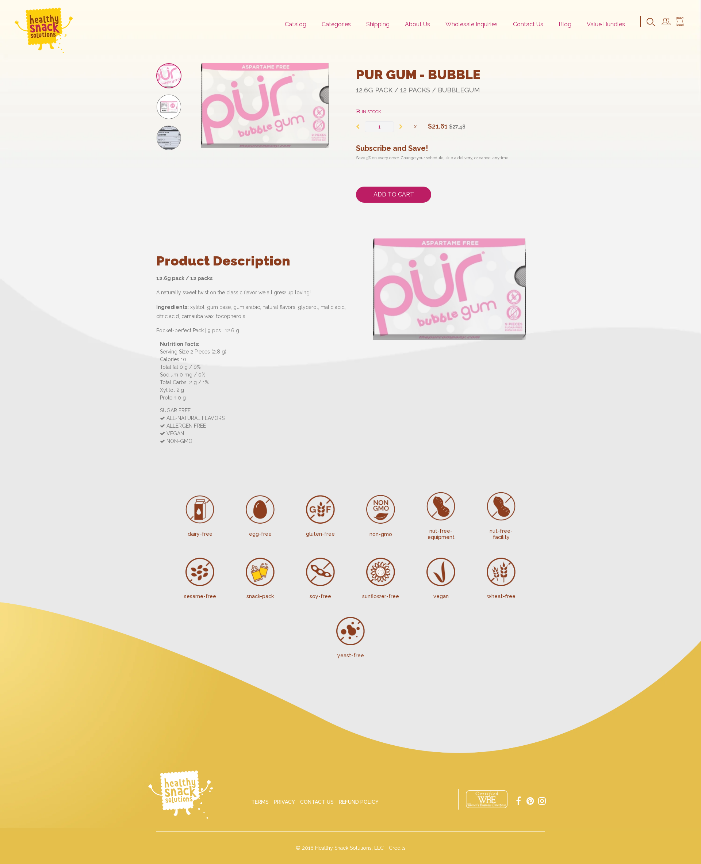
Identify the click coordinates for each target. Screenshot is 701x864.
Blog (565, 24)
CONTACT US (317, 802)
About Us (417, 24)
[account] (666, 23)
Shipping (378, 24)
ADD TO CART (394, 194)
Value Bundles (606, 24)
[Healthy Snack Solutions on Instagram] (541, 800)
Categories (336, 24)
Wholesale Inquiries (471, 24)
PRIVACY (284, 802)
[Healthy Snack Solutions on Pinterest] (530, 800)
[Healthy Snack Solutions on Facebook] (518, 800)
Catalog (295, 24)
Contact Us (528, 24)
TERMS (260, 802)
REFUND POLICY (359, 802)
